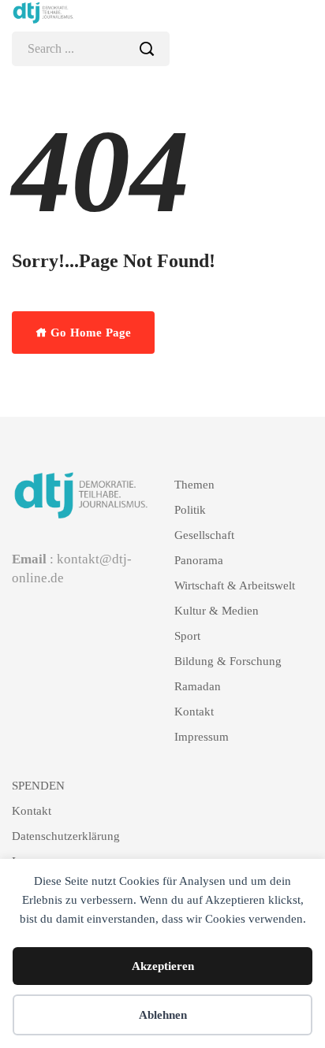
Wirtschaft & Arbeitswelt (234, 585)
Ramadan (197, 686)
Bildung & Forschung (228, 661)
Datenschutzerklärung (66, 836)
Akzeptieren (163, 966)
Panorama (198, 560)
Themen (194, 484)
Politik (190, 510)
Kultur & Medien (216, 610)
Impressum (201, 736)
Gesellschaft (204, 535)
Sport (187, 636)
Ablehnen (163, 1015)
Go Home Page (89, 332)
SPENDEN (38, 785)
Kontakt (194, 711)
